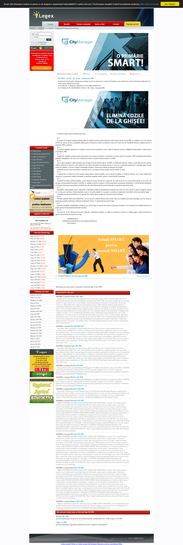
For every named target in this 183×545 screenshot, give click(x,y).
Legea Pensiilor (37, 160)
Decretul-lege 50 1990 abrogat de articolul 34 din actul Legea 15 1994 (40, 228)
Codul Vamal (36, 177)
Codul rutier (36, 182)
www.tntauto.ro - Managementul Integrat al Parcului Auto (62, 28)
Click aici (43, 44)
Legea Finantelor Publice (40, 162)
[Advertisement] (42, 108)
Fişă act (87, 74)
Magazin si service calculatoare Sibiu (109, 544)
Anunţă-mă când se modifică (68, 74)
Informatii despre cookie (61, 539)
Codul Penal (36, 174)
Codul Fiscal (36, 151)
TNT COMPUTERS (135, 538)
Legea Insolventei (38, 165)
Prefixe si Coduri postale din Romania (84, 544)
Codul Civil (36, 168)
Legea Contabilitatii (39, 157)
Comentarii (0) (102, 74)
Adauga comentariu (143, 276)
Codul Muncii (37, 171)
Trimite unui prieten (119, 74)
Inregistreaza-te (42, 42)
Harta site (38, 539)
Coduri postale (66, 544)
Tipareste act (136, 74)
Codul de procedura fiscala (41, 154)
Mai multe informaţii (149, 4)
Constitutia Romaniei (39, 180)
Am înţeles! (170, 3)
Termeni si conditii (47, 539)
